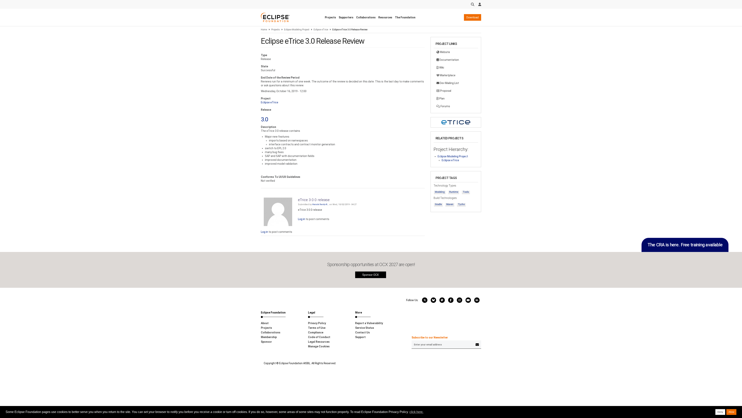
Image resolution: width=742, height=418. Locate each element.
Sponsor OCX (370, 274)
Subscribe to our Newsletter (430, 337)
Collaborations (366, 17)
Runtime (453, 192)
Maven (449, 204)
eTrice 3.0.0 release (314, 200)
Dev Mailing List (449, 83)
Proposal (445, 90)
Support (360, 337)
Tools (466, 192)
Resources (385, 17)
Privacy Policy (317, 323)
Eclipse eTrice (321, 29)
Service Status (364, 327)
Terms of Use (316, 327)
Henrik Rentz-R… (320, 204)
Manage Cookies (319, 346)
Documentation (449, 59)
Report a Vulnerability (369, 323)
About (265, 323)
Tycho (461, 204)
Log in (301, 219)
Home (264, 29)
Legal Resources (319, 341)
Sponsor (266, 341)
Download (472, 17)
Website (444, 52)
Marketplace (447, 75)
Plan (442, 98)
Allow (731, 412)
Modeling (440, 192)
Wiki (441, 67)
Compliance (315, 332)
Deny (720, 412)
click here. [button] (416, 412)
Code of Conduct (319, 337)
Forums (445, 106)
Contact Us (362, 332)
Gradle (438, 204)
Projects (330, 17)
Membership (269, 337)
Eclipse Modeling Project (296, 29)
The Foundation (405, 17)
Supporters (346, 17)
